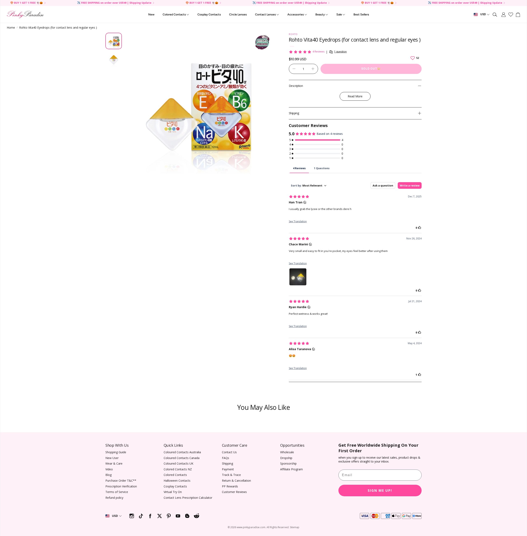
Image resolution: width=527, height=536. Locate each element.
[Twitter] (159, 516)
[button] (495, 14)
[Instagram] (131, 516)
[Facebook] (150, 516)
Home (11, 27)
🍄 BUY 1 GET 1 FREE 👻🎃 (343, 3)
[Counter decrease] (294, 68)
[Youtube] (178, 516)
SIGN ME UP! (380, 490)
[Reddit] (196, 516)
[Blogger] (187, 516)
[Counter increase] (313, 68)
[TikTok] (141, 516)
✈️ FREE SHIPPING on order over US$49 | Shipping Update (256, 3)
